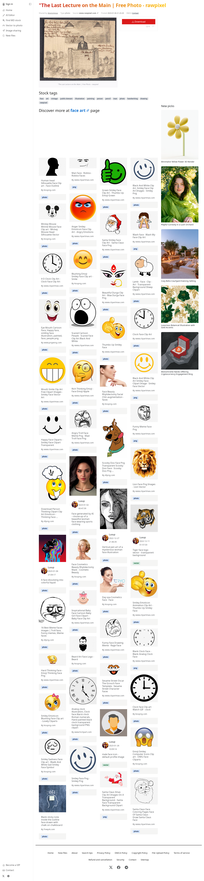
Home (51, 852)
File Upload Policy (160, 852)
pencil (108, 98)
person (100, 98)
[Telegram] (8, 876)
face (41, 98)
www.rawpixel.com (87, 13)
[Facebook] (119, 867)
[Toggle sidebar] (30, 4)
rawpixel (43, 102)
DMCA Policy (121, 852)
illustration (79, 98)
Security (120, 859)
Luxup (81, 501)
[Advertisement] (98, 136)
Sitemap (145, 859)
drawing (143, 98)
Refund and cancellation (100, 859)
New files (62, 852)
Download (139, 21)
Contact (135, 13)
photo (122, 98)
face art (77, 110)
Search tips (87, 852)
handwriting (132, 98)
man (115, 98)
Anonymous (53, 13)
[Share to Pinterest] (113, 78)
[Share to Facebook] (108, 78)
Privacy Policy (103, 852)
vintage (54, 98)
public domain (66, 98)
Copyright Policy (140, 852)
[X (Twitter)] (3, 876)
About (74, 852)
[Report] (153, 26)
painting (90, 98)
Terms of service (182, 852)
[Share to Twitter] (103, 78)
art (47, 98)
